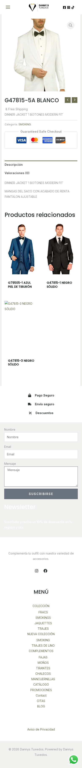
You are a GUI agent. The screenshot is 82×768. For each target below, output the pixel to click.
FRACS (43, 612)
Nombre (9, 429)
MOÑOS (43, 662)
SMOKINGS (43, 617)
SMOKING (25, 124)
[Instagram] (69, 7)
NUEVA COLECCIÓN (41, 634)
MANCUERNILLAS (43, 679)
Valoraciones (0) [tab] (17, 173)
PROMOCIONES (41, 690)
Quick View (22, 271)
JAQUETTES (43, 623)
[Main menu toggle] (8, 7)
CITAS (41, 701)
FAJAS (43, 657)
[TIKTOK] (73, 7)
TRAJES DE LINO (43, 645)
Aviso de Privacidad (41, 729)
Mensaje (10, 463)
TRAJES (43, 628)
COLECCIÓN (41, 606)
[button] (70, 25)
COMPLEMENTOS (41, 651)
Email (7, 446)
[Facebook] (64, 7)
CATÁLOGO (41, 684)
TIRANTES (43, 668)
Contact (41, 695)
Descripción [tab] (14, 164)
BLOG (41, 706)
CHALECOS (43, 673)
